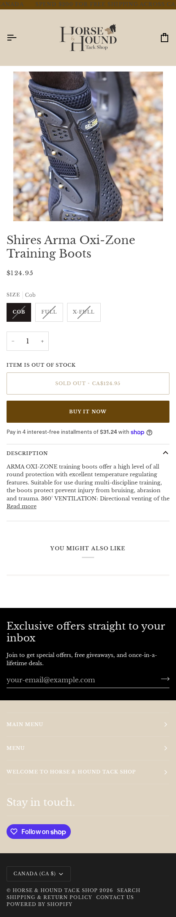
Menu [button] (16, 748)
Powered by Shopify (39, 904)
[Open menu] (19, 30)
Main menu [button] (25, 724)
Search (128, 890)
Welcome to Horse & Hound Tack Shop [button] (71, 772)
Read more (21, 498)
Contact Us (115, 897)
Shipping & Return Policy (49, 897)
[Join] (162, 678)
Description (27, 445)
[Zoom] (28, 198)
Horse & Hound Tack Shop (56, 890)
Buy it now (87, 404)
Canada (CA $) (35, 874)
